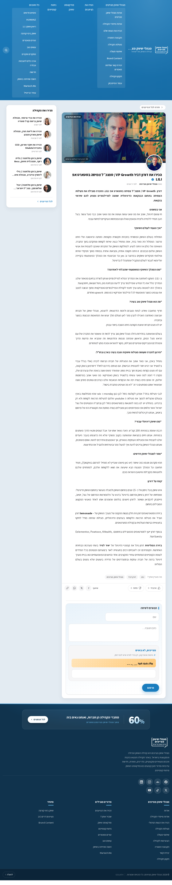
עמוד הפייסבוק (115, 83)
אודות (166, 810)
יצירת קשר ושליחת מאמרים (113, 67)
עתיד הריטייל (30, 92)
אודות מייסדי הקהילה (112, 23)
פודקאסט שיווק (69, 7)
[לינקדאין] (141, 782)
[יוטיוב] (149, 790)
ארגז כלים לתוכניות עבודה (27, 63)
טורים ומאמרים (29, 40)
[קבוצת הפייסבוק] (157, 782)
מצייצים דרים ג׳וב (46, 816)
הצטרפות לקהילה (161, 840)
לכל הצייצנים (46, 201)
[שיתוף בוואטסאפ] (74, 588)
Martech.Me (30, 85)
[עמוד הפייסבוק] (166, 782)
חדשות (33, 72)
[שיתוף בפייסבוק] (88, 588)
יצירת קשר (164, 852)
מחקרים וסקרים (29, 54)
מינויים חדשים (30, 12)
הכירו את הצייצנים (89, 7)
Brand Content (114, 58)
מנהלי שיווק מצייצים (138, 48)
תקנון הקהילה (116, 76)
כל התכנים (34, 5)
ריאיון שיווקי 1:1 (29, 26)
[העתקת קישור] (67, 588)
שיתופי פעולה (116, 51)
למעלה (9, 874)
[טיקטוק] (157, 790)
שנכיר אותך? (106, 816)
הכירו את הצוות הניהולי (159, 822)
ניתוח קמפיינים (52, 7)
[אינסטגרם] (149, 782)
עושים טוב (31, 47)
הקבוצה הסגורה (115, 37)
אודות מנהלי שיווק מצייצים (114, 14)
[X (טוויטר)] (166, 790)
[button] (6, 50)
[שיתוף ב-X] (81, 588)
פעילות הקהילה (115, 44)
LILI (142, 577)
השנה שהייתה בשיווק (26, 79)
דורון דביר (132, 577)
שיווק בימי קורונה (28, 33)
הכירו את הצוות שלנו (113, 30)
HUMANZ (31, 19)
